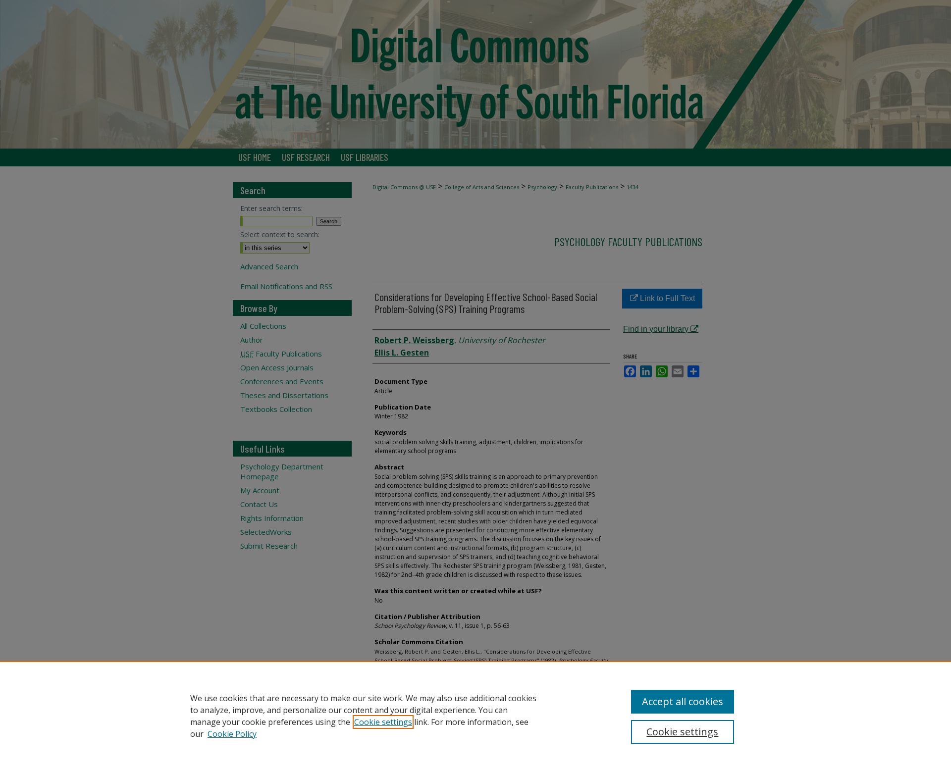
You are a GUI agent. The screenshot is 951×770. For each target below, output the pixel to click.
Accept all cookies (682, 701)
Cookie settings (383, 722)
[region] (475, 715)
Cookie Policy (232, 733)
